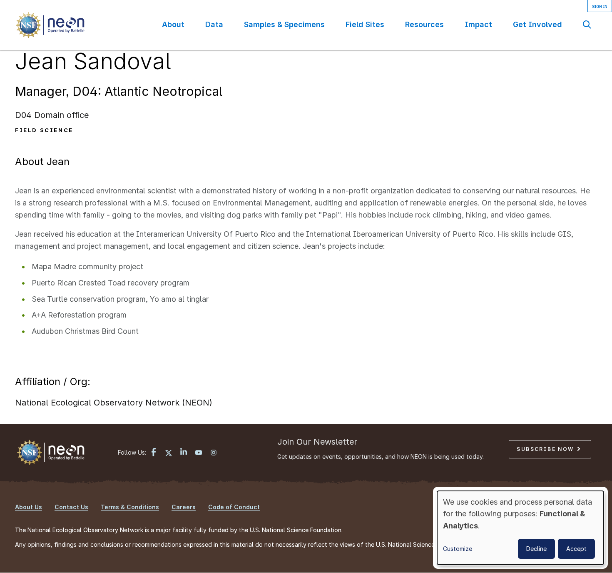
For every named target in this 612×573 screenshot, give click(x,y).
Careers (184, 506)
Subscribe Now (546, 449)
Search (587, 24)
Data (214, 24)
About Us (28, 506)
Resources (424, 24)
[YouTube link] (198, 453)
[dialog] (520, 528)
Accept (576, 548)
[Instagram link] (213, 453)
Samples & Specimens (284, 24)
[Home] (50, 25)
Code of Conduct (234, 506)
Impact (478, 24)
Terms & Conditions (130, 506)
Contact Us (71, 506)
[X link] (168, 453)
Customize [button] (457, 548)
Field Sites (365, 24)
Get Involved (537, 24)
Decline (536, 548)
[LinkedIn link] (183, 452)
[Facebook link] (153, 453)
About (173, 24)
